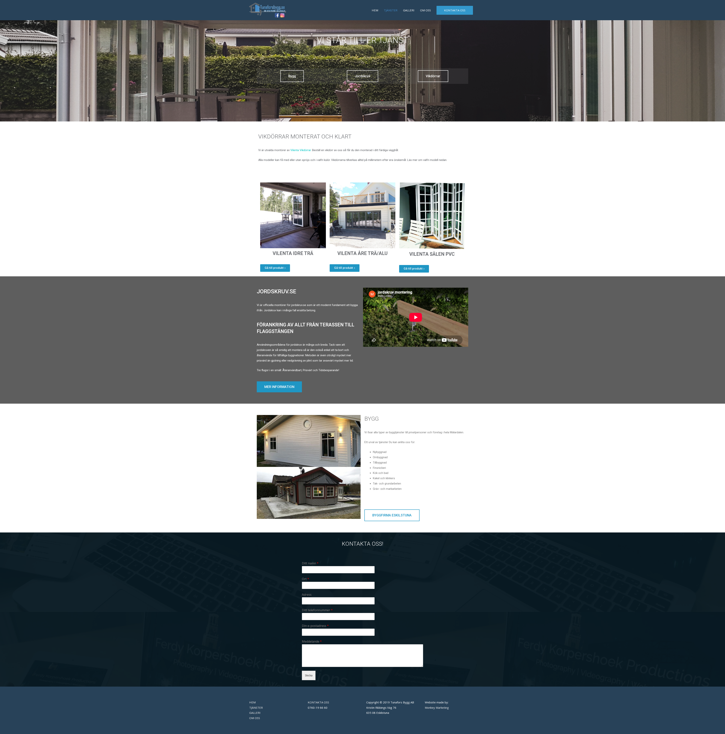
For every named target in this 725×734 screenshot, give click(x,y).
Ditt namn (310, 563)
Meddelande (312, 642)
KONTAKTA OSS (454, 10)
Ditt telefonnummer (317, 610)
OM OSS (425, 10)
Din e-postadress (315, 626)
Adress (307, 595)
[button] (292, 76)
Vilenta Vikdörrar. (300, 150)
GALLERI (408, 10)
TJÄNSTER (390, 10)
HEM (375, 10)
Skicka (308, 675)
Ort (305, 579)
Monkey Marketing (437, 707)
